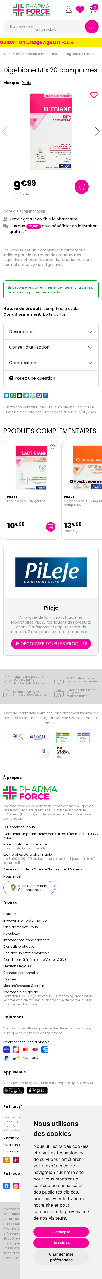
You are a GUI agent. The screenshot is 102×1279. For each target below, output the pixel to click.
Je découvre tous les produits (51, 643)
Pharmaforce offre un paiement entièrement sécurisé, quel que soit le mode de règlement (47, 1030)
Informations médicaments (26, 940)
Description (21, 332)
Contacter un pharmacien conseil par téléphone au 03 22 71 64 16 (50, 836)
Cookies (10, 979)
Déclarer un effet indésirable (26, 953)
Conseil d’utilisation (29, 347)
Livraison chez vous (19, 1145)
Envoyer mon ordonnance (25, 920)
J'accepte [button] (61, 1231)
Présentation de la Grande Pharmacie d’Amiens (42, 869)
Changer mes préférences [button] (61, 1257)
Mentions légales (17, 966)
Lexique (9, 914)
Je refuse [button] (61, 1243)
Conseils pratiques (19, 946)
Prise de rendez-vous (20, 927)
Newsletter (11, 933)
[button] (7, 10)
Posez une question (34, 378)
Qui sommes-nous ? (20, 827)
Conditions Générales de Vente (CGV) (34, 960)
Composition (22, 363)
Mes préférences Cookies (23, 986)
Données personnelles (21, 973)
